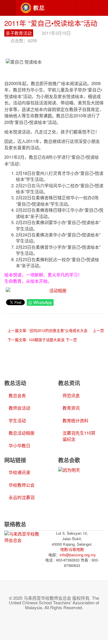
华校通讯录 (19, 472)
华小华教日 (19, 445)
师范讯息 (71, 395)
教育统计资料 (75, 420)
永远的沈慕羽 (22, 497)
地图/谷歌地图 (72, 549)
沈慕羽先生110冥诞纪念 (78, 436)
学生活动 (17, 420)
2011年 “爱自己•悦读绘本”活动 (50, 23)
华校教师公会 (22, 485)
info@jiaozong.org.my (78, 554)
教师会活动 (19, 408)
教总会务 (17, 395)
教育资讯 (71, 408)
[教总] (32, 8)
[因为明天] (69, 469)
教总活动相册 (22, 433)
